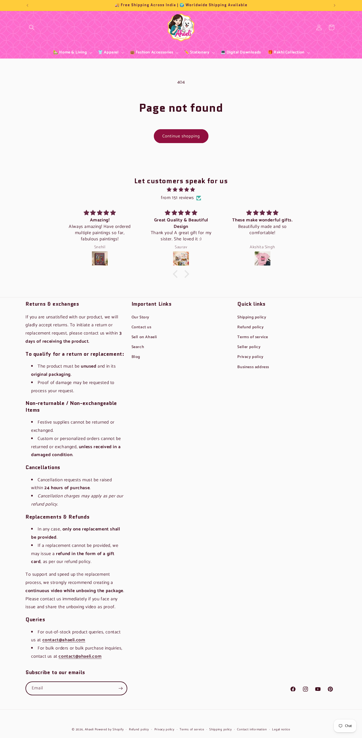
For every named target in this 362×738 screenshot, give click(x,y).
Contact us (142, 327)
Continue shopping (181, 136)
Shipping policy (251, 317)
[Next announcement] (334, 5)
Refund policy (250, 327)
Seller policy (248, 347)
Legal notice (281, 729)
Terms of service (252, 337)
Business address (253, 367)
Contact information (252, 729)
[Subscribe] (120, 688)
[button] (31, 27)
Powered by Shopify (109, 729)
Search (31, 32)
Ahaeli (89, 729)
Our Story (140, 317)
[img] (181, 189)
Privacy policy (250, 357)
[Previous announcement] (27, 5)
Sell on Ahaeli (144, 337)
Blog (136, 357)
